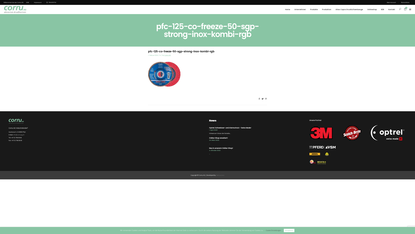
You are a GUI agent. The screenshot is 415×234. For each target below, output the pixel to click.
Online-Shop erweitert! (218, 138)
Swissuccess (220, 175)
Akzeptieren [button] (289, 230)
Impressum (38, 2)
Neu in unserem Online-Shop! (221, 148)
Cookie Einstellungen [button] (273, 230)
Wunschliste (405, 2)
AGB (27, 2)
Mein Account (391, 2)
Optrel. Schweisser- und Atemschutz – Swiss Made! (230, 128)
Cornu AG (167, 55)
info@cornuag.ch (18, 135)
